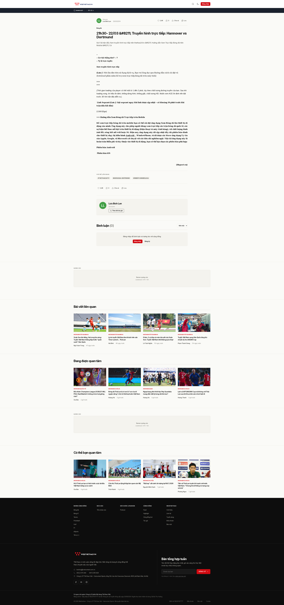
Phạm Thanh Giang (184, 343)
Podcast (122, 510)
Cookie (208, 601)
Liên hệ (169, 513)
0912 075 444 (81, 573)
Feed (144, 510)
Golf (75, 524)
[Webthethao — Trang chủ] (84, 4)
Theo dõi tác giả (117, 210)
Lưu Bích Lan (107, 21)
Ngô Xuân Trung (79, 345)
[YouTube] (81, 582)
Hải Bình (111, 343)
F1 (74, 528)
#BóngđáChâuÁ (114, 389)
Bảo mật (169, 524)
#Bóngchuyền (148, 480)
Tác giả (145, 521)
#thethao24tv (103, 178)
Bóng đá (99, 28)
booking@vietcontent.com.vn (86, 569)
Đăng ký (147, 241)
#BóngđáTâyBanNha (81, 334)
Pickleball (77, 521)
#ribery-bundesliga (141, 178)
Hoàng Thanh (182, 397)
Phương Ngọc (182, 491)
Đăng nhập (205, 4)
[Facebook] (76, 582)
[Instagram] (86, 582)
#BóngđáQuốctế (80, 389)
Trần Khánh (112, 489)
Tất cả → (91, 10)
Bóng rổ (76, 513)
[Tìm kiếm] (193, 4)
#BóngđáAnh (148, 389)
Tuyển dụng (170, 517)
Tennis (76, 517)
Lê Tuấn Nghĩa (147, 343)
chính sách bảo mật (180, 576)
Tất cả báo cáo (101, 510)
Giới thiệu (170, 510)
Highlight (146, 513)
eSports (76, 531)
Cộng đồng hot (147, 517)
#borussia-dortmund (121, 178)
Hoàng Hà (111, 397)
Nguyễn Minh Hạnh (149, 487)
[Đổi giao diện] (198, 4)
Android (130, 135)
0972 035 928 (94, 573)
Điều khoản (170, 521)
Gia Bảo (76, 400)
